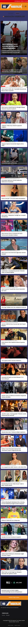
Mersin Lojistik (17, 625)
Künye (3, 615)
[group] (14, 38)
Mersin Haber (10, 625)
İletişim (8, 615)
